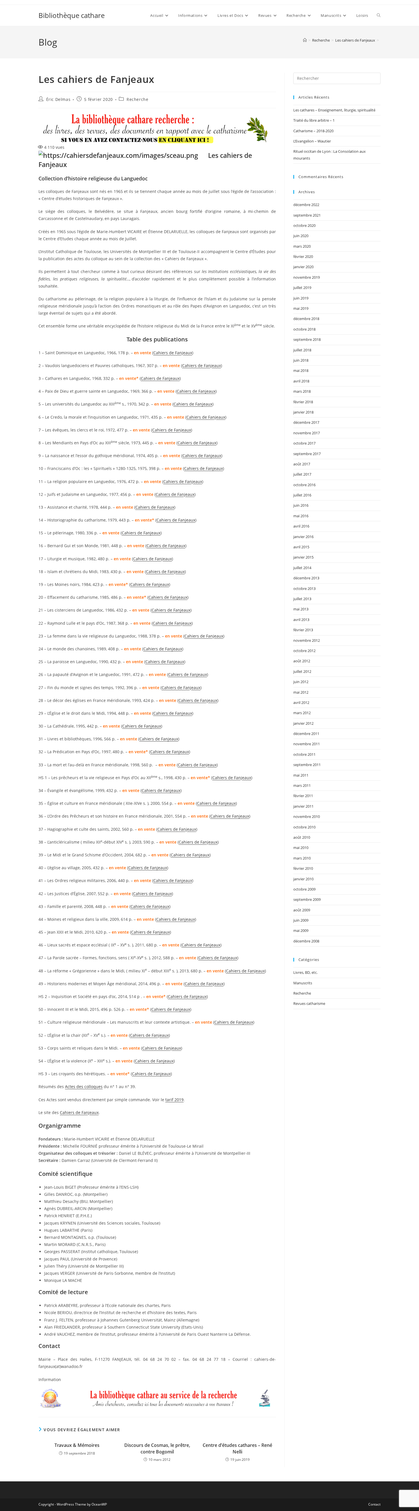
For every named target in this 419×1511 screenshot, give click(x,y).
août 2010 (301, 837)
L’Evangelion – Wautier (312, 141)
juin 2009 (300, 920)
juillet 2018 (302, 350)
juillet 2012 (302, 671)
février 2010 (303, 868)
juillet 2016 (302, 495)
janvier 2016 (303, 536)
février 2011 (303, 795)
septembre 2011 (307, 764)
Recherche (137, 99)
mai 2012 (300, 692)
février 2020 (303, 256)
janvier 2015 (303, 557)
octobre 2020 (304, 225)
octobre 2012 (304, 650)
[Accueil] (305, 40)
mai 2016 (300, 515)
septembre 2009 (307, 899)
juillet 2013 (302, 598)
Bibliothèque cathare (71, 15)
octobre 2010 (304, 827)
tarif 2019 (174, 1099)
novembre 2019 (306, 277)
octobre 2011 (304, 754)
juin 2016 (300, 505)
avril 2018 (301, 381)
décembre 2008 (306, 941)
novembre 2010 (306, 816)
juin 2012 (300, 681)
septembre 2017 (307, 453)
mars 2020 (302, 246)
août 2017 (301, 464)
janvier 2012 (303, 723)
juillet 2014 (302, 567)
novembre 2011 (306, 743)
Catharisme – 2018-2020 (313, 130)
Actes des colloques (84, 1086)
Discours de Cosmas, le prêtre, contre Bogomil (157, 1448)
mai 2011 (300, 775)
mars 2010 (302, 858)
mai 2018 (300, 370)
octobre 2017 (304, 443)
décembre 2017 (306, 422)
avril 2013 (301, 619)
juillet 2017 (302, 474)
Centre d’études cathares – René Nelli (237, 1448)
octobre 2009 (304, 889)
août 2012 (301, 660)
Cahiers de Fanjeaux (172, 352)
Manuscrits (302, 982)
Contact (374, 1504)
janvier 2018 (303, 412)
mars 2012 (302, 712)
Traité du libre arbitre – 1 (314, 120)
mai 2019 (300, 308)
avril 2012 (301, 702)
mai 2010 (300, 847)
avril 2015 (301, 546)
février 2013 (303, 629)
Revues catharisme (309, 1003)
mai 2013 (300, 609)
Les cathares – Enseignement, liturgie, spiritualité (334, 110)
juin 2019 (300, 298)
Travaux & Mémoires (76, 1445)
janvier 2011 (303, 806)
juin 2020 (300, 235)
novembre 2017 (306, 432)
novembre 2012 (306, 640)
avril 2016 (301, 526)
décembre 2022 (306, 204)
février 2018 (303, 401)
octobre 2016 (304, 484)
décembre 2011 (306, 733)
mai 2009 (300, 930)
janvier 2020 (303, 266)
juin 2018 (300, 360)
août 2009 (301, 910)
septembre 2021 (307, 215)
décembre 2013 (306, 578)
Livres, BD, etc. (305, 972)
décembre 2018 (306, 318)
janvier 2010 (303, 878)
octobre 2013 (304, 588)
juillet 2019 (302, 287)
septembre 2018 (307, 339)
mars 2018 (302, 391)
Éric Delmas (58, 99)
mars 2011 (302, 785)
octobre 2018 (304, 329)
